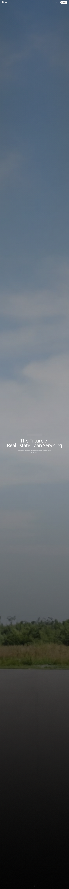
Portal (57, 2)
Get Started (63, 2)
